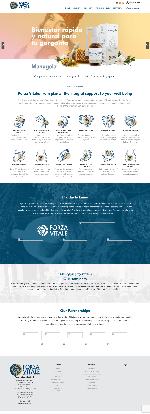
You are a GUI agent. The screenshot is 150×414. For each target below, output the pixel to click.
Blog (58, 385)
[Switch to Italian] (116, 2)
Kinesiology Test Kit (58, 379)
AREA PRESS (92, 377)
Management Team (92, 371)
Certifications (92, 388)
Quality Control (58, 382)
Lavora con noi (92, 385)
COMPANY (76, 8)
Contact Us (58, 388)
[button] (3, 45)
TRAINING (100, 8)
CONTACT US (117, 8)
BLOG (108, 8)
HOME (67, 8)
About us (91, 382)
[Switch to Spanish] (123, 2)
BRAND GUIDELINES (91, 379)
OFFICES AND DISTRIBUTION (92, 374)
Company (58, 371)
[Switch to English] (120, 2)
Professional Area (131, 8)
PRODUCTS (88, 8)
